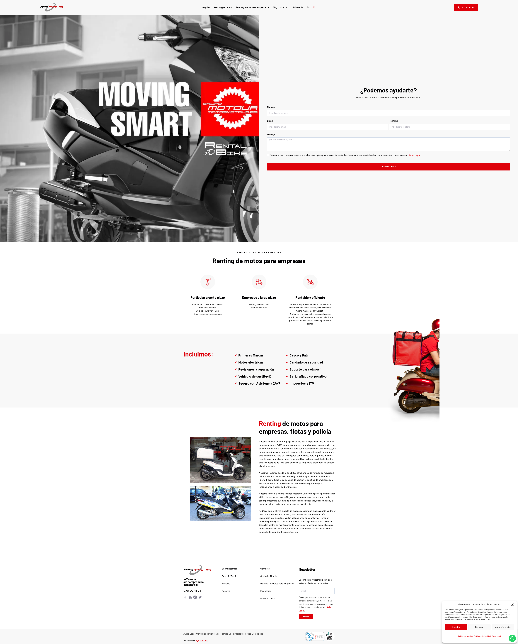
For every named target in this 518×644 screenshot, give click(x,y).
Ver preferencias (503, 627)
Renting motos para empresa (251, 7)
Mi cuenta (298, 7)
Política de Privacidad (482, 636)
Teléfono (393, 120)
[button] (512, 604)
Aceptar (456, 627)
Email (270, 120)
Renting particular (223, 7)
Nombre (271, 107)
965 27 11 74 (192, 591)
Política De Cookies (253, 634)
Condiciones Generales (207, 634)
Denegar (479, 627)
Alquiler (206, 7)
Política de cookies (465, 636)
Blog (275, 7)
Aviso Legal (496, 636)
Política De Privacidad (232, 634)
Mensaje (271, 134)
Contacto (285, 7)
